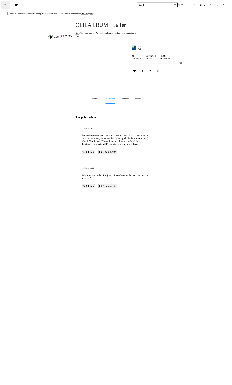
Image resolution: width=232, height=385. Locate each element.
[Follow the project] (135, 71)
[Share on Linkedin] (158, 71)
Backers (138, 99)
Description (95, 99)
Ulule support (87, 14)
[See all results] (175, 5)
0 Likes (90, 152)
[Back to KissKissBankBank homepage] (15, 5)
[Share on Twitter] (150, 71)
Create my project (217, 5)
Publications (110, 99)
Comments (125, 99)
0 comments (109, 152)
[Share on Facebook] (142, 71)
